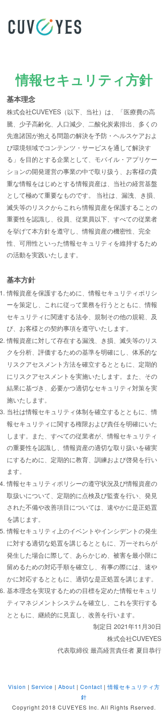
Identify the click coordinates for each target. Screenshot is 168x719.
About (66, 686)
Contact (91, 686)
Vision (17, 686)
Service (42, 686)
